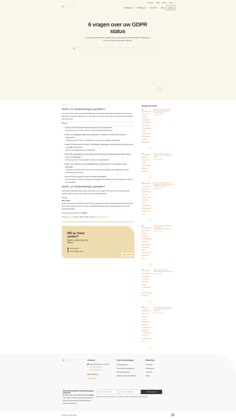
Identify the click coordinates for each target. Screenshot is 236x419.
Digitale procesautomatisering (126, 376)
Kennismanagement (123, 372)
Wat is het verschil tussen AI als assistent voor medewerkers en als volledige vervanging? (163, 184)
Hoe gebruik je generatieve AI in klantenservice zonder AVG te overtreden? (162, 309)
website (70, 217)
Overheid (149, 372)
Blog (162, 8)
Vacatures (164, 2)
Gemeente (149, 364)
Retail (148, 376)
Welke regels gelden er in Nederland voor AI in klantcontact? (163, 270)
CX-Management (122, 364)
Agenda (158, 2)
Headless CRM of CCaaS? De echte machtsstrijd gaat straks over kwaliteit (163, 155)
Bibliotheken (150, 368)
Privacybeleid (91, 378)
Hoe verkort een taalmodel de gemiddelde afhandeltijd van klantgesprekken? (162, 111)
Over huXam (150, 2)
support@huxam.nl (101, 217)
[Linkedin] (171, 391)
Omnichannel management (125, 368)
